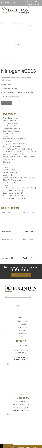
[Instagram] (5, 2)
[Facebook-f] (11, 2)
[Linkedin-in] (8, 2)
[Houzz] (1, 2)
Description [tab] (2, 108)
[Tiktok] (14, 2)
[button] (39, 11)
